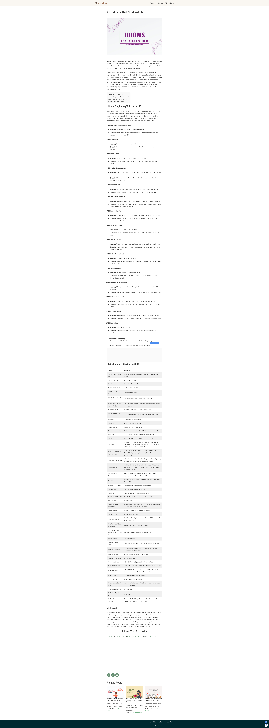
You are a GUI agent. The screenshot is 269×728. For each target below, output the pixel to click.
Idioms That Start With (116, 101)
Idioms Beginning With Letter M (119, 97)
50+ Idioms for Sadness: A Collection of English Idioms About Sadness (134, 700)
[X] (113, 675)
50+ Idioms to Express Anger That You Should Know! (115, 699)
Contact (160, 3)
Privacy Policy (169, 3)
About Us (153, 3)
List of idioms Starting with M (118, 99)
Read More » (137, 712)
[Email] (117, 675)
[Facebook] (108, 675)
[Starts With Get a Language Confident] (101, 3)
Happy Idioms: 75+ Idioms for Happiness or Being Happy (153, 699)
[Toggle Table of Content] (127, 94)
